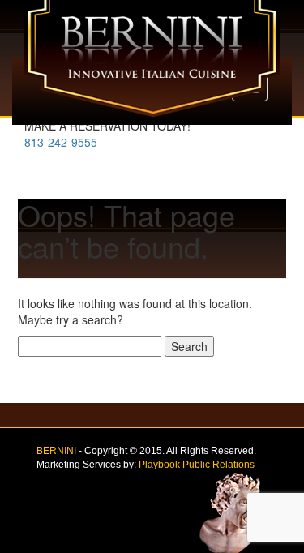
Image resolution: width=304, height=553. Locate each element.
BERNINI (56, 451)
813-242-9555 (60, 142)
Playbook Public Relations (197, 464)
